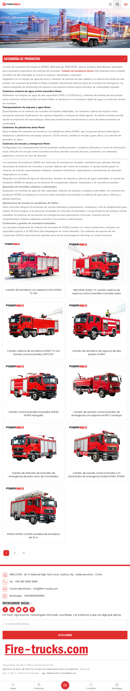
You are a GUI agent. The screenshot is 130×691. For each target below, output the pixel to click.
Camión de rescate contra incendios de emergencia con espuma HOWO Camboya (96, 413)
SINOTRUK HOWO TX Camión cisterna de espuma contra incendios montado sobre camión (96, 292)
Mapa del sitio (17, 665)
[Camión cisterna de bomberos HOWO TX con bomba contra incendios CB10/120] (33, 325)
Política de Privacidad (37, 665)
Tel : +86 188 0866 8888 (23, 582)
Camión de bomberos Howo (78, 71)
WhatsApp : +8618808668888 (26, 596)
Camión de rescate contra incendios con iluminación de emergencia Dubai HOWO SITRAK (96, 474)
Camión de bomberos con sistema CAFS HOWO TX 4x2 (33, 291)
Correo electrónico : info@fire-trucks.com (33, 589)
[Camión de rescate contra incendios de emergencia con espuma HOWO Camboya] (96, 385)
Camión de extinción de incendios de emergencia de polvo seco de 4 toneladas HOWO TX (33, 474)
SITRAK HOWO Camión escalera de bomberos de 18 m (33, 536)
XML (52, 665)
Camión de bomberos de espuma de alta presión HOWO (96, 352)
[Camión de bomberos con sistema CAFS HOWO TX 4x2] (33, 263)
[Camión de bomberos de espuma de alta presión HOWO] (96, 325)
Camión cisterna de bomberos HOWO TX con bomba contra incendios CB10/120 (33, 352)
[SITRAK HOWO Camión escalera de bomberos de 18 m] (33, 507)
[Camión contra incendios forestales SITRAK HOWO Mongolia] (33, 385)
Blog (5, 665)
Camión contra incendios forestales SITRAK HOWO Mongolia (33, 413)
